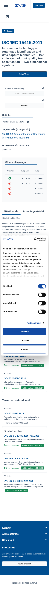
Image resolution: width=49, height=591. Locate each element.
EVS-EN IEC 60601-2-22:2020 (18, 481)
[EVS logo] (20, 5)
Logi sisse (38, 5)
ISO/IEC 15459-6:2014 (15, 378)
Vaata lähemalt (24, 564)
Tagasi (10, 31)
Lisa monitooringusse (24, 93)
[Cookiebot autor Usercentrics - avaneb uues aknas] (34, 239)
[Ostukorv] (7, 16)
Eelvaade (23, 105)
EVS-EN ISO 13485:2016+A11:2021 (21, 436)
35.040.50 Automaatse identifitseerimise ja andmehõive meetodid (23, 136)
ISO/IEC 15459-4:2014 (15, 356)
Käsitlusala (11, 211)
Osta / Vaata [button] (24, 74)
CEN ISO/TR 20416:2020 (16, 458)
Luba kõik (24, 331)
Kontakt (6, 527)
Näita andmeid (34, 323)
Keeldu (24, 349)
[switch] (42, 295)
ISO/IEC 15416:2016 (14, 413)
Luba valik (24, 340)
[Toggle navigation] (6, 5)
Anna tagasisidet (33, 211)
